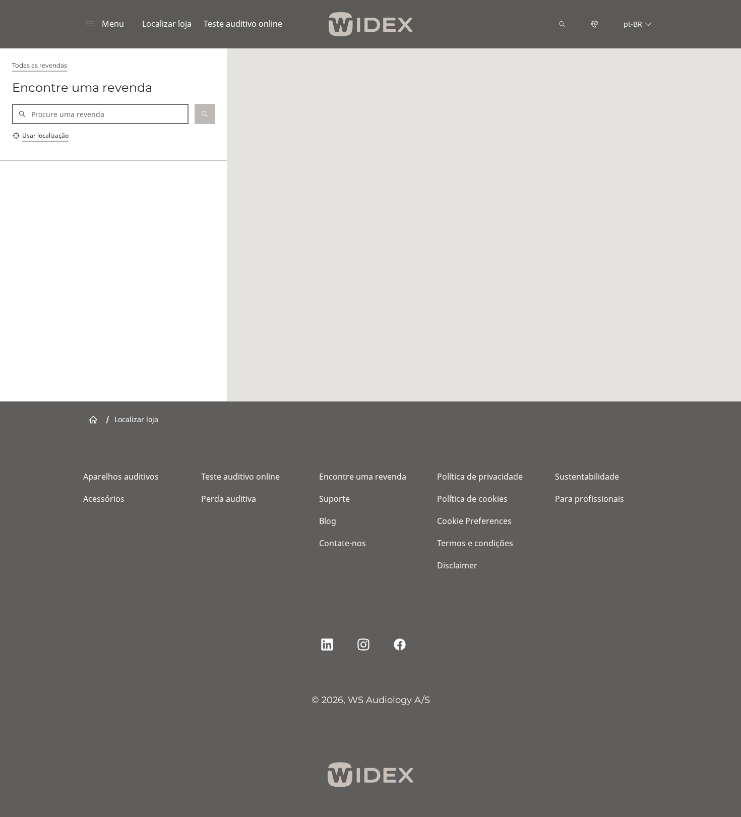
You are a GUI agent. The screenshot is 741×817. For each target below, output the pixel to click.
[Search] (562, 24)
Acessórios (104, 498)
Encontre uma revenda (362, 476)
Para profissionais (589, 498)
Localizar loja (167, 23)
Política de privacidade (480, 476)
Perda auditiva (228, 498)
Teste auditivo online (243, 23)
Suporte (334, 498)
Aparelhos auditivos (121, 476)
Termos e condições (475, 543)
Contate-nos (342, 543)
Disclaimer (457, 565)
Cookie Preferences (474, 521)
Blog (327, 521)
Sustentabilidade (587, 476)
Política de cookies (472, 498)
